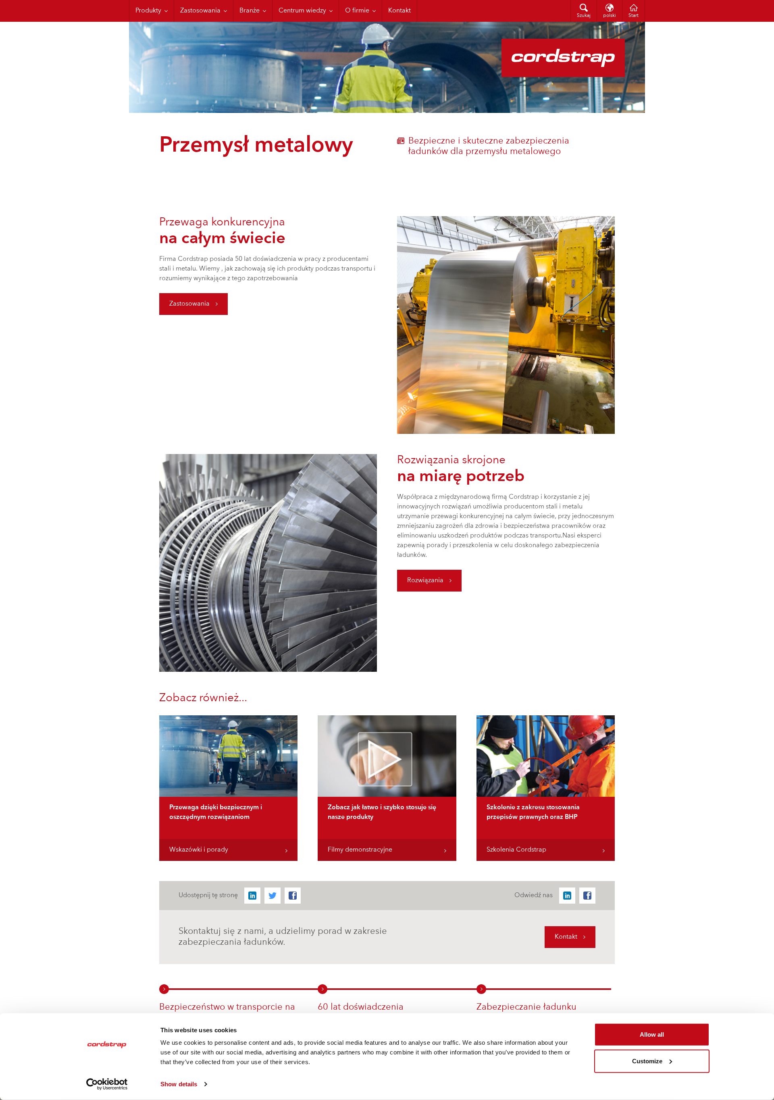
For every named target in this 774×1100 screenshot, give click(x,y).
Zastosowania (189, 304)
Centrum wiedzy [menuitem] (302, 11)
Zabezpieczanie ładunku (526, 1007)
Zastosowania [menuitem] (200, 11)
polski (609, 15)
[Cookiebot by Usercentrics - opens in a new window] (107, 1084)
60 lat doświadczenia (361, 1007)
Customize (647, 1060)
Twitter (272, 896)
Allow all (652, 1034)
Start (633, 15)
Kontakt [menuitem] (399, 11)
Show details (178, 1084)
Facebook (293, 896)
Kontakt (566, 937)
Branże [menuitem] (249, 11)
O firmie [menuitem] (357, 11)
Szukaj (584, 15)
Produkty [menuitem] (148, 11)
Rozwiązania (425, 580)
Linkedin (252, 896)
